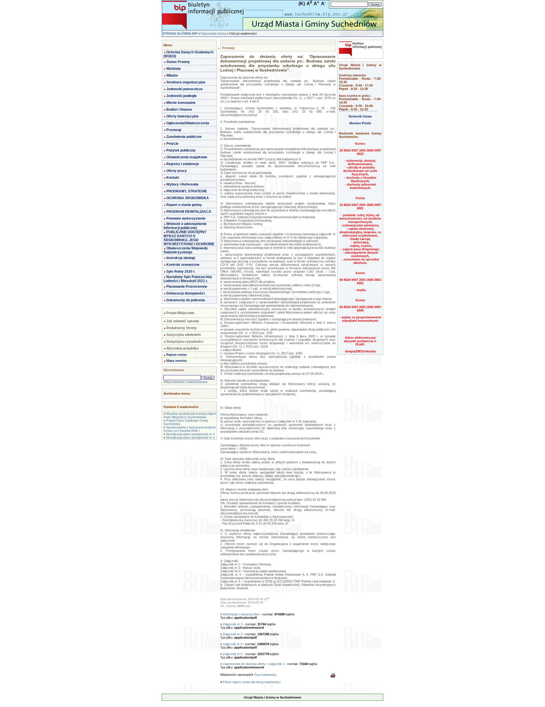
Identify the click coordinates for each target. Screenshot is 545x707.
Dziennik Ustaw (360, 116)
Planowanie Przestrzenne (186, 287)
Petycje (172, 144)
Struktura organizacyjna (185, 82)
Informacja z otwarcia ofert (241, 614)
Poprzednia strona (213, 33)
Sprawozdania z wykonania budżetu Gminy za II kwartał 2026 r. (190, 429)
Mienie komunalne (181, 103)
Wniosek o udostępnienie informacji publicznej (185, 226)
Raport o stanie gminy (184, 205)
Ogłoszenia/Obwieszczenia (187, 123)
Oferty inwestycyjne (182, 116)
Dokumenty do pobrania (185, 300)
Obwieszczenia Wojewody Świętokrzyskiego (186, 250)
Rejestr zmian (176, 354)
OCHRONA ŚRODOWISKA (187, 198)
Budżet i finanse (179, 109)
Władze (172, 75)
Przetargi (173, 130)
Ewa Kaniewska (265, 674)
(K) (302, 3)
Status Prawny (178, 62)
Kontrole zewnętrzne (183, 265)
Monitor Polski (360, 123)
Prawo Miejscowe (180, 313)
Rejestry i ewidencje (182, 164)
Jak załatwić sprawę (182, 321)
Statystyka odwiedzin (183, 335)
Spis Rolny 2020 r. (180, 271)
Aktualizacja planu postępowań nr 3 (190, 437)
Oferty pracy (176, 171)
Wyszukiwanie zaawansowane (186, 382)
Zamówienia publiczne (184, 137)
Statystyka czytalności (184, 342)
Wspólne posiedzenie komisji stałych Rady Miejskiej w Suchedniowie (190, 415)
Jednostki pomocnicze (184, 89)
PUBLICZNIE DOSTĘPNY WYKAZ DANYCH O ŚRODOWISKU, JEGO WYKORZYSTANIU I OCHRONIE (189, 238)
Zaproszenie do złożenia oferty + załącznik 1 (253, 664)
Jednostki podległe (181, 96)
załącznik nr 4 (232, 644)
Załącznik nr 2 (233, 624)
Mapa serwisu (176, 360)
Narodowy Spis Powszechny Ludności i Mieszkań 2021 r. (188, 279)
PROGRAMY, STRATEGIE (186, 191)
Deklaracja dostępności (185, 293)
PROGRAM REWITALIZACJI (188, 212)
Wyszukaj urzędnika (182, 348)
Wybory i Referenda (182, 184)
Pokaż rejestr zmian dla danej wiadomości (251, 682)
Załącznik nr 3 (233, 634)
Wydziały (173, 69)
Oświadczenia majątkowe (186, 157)
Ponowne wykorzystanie (186, 218)
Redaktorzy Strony (181, 328)
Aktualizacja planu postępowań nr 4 (190, 434)
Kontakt (172, 178)
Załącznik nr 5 (233, 654)
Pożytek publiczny (181, 150)
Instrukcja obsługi (180, 258)
